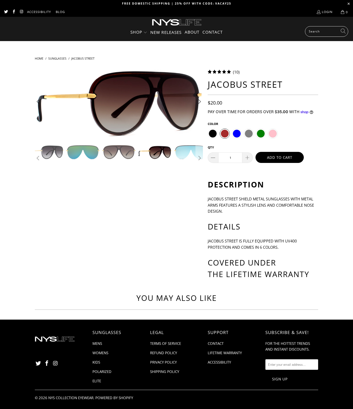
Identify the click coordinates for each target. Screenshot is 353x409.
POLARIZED (101, 371)
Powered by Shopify (114, 397)
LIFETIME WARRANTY (267, 274)
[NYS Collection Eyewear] (176, 22)
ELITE (96, 380)
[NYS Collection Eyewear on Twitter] (6, 12)
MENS (97, 343)
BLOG (60, 12)
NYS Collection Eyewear (70, 397)
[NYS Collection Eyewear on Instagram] (21, 12)
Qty (211, 147)
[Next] (199, 102)
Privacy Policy (163, 362)
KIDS (96, 362)
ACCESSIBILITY (39, 12)
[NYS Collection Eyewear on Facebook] (13, 12)
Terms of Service (165, 343)
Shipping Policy (164, 371)
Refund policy (163, 352)
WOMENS (100, 352)
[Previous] (38, 102)
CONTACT (216, 343)
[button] (138, 32)
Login (327, 12)
